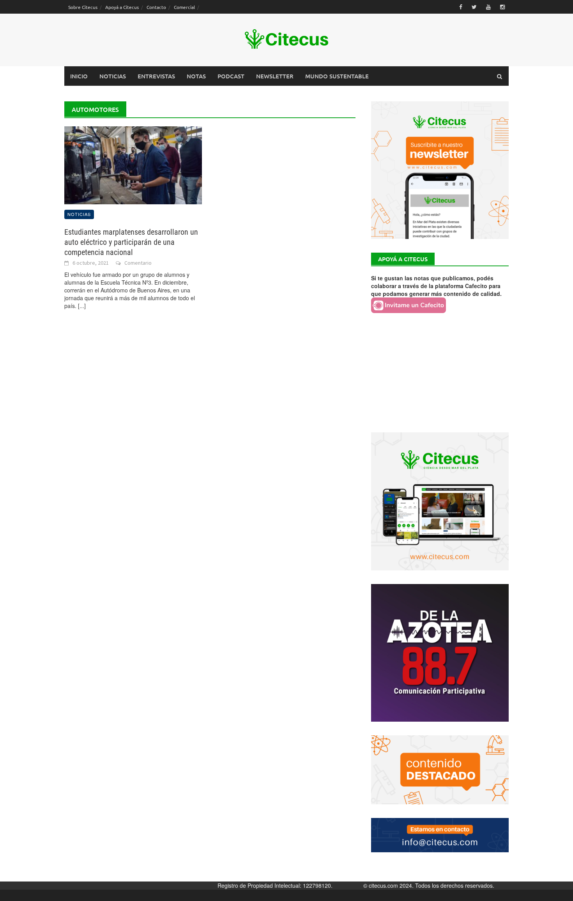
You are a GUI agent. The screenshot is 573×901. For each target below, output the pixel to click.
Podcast (231, 76)
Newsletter (275, 76)
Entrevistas (156, 76)
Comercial (184, 7)
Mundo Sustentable (337, 76)
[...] (82, 306)
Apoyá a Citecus (122, 7)
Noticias (112, 76)
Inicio (79, 76)
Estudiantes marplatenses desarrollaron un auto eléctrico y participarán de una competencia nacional (131, 242)
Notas (196, 76)
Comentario (138, 262)
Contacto (156, 7)
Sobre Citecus (82, 7)
